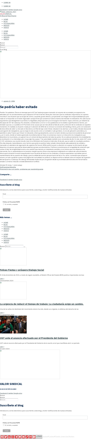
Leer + (2, 279)
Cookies (51, 436)
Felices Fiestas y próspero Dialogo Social (22, 269)
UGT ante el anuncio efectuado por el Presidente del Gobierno (34, 338)
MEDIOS (6, 25)
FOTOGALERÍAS (9, 23)
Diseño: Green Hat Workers (64, 436)
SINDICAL (6, 14)
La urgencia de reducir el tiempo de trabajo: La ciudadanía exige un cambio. (42, 304)
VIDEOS (6, 27)
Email (4, 194)
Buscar (2, 43)
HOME (6, 19)
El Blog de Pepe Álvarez (8, 16)
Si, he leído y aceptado (11, 204)
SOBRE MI (7, 3)
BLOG (6, 21)
